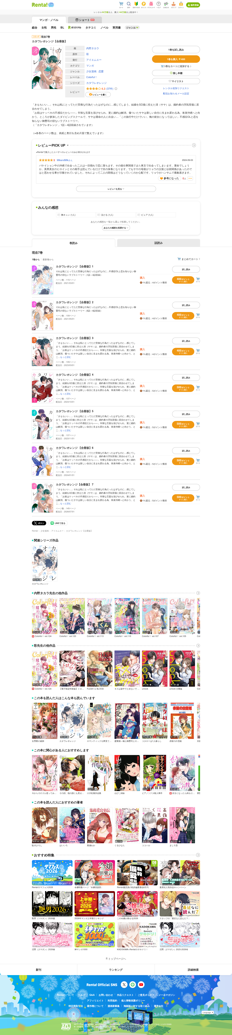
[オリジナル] (74, 27)
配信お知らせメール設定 (176, 93)
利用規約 (112, 1000)
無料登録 (195, 4)
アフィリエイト (95, 1000)
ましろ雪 (173, 845)
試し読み (186, 269)
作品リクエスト (125, 994)
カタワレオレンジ (96, 82)
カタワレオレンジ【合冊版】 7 (74, 484)
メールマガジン (166, 994)
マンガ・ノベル (48, 20)
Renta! (35, 530)
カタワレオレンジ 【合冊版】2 (74, 302)
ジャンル (131, 27)
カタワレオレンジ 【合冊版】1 (74, 266)
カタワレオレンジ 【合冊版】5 (74, 411)
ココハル (146, 845)
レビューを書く (100, 94)
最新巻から (48, 259)
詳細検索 (193, 970)
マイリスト (178, 81)
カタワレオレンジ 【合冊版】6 (74, 448)
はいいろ (63, 845)
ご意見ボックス (146, 994)
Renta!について (65, 994)
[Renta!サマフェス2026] (50, 5)
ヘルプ (81, 994)
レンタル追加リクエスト (176, 88)
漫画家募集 (114, 1006)
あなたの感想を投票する (115, 227)
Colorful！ (91, 77)
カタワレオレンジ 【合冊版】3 (74, 338)
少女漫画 (91, 71)
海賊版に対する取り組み (137, 1006)
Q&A (92, 994)
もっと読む (65, 357)
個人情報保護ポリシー (133, 1000)
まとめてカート (190, 259)
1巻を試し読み (176, 49)
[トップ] (39, 5)
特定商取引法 (76, 1006)
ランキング (116, 970)
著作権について (95, 1006)
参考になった (171, 178)
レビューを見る (115, 188)
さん (65, 160)
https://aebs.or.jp (80, 1029)
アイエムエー (94, 59)
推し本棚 (177, 73)
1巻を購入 (176, 59)
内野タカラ (92, 48)
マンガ (90, 65)
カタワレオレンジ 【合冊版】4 (74, 375)
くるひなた (119, 845)
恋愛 (101, 71)
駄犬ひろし (37, 845)
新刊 (38, 970)
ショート (86, 20)
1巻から (36, 259)
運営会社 (158, 1006)
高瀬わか (91, 845)
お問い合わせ (106, 994)
